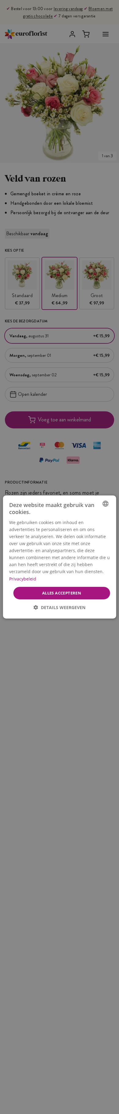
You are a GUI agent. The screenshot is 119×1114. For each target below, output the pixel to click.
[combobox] (105, 504)
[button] (59, 607)
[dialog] (59, 557)
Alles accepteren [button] (61, 593)
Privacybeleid (22, 578)
